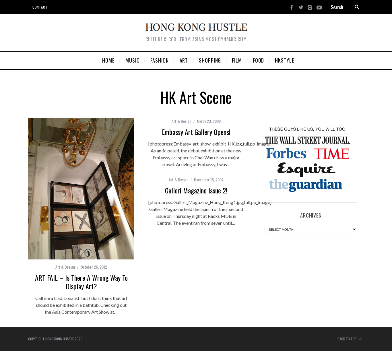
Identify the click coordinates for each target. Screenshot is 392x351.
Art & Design (65, 267)
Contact (39, 7)
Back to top (347, 338)
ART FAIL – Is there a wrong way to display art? (81, 281)
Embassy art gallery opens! (196, 132)
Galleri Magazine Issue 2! (196, 190)
